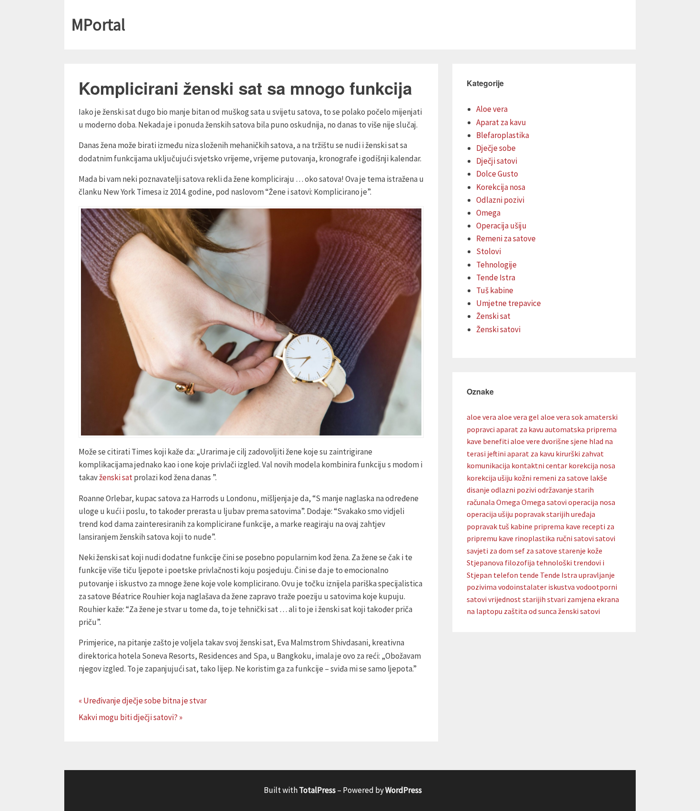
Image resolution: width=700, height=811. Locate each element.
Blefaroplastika (502, 135)
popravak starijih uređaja (554, 514)
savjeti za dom (490, 550)
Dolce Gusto (497, 173)
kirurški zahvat (580, 453)
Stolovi (488, 251)
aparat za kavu (519, 429)
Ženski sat (493, 316)
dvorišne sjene (564, 441)
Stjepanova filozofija (501, 562)
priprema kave (557, 526)
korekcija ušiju (489, 478)
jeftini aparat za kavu (520, 453)
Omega (488, 213)
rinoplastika (535, 538)
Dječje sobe (496, 148)
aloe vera (481, 417)
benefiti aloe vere (511, 441)
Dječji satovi (496, 161)
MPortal (98, 24)
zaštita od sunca (530, 611)
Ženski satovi (498, 329)
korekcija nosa (592, 465)
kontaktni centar (539, 465)
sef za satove (536, 550)
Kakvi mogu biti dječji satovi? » (130, 717)
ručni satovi (575, 538)
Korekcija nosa (500, 187)
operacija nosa (591, 502)
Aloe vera (492, 109)
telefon (505, 575)
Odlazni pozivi (500, 200)
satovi (605, 538)
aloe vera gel (518, 417)
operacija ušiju (490, 514)
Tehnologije (496, 264)
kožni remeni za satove (551, 478)
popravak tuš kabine (499, 526)
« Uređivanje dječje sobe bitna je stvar (143, 700)
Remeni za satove (506, 238)
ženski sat (115, 477)
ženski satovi (579, 611)
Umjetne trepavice (508, 303)
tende (529, 575)
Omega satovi (544, 502)
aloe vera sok (561, 417)
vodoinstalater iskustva (536, 587)
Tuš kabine (494, 290)
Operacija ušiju (501, 225)
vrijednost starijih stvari (527, 599)
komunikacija (488, 465)
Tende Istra (495, 277)
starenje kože (580, 550)
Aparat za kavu (501, 122)
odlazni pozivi (513, 490)
